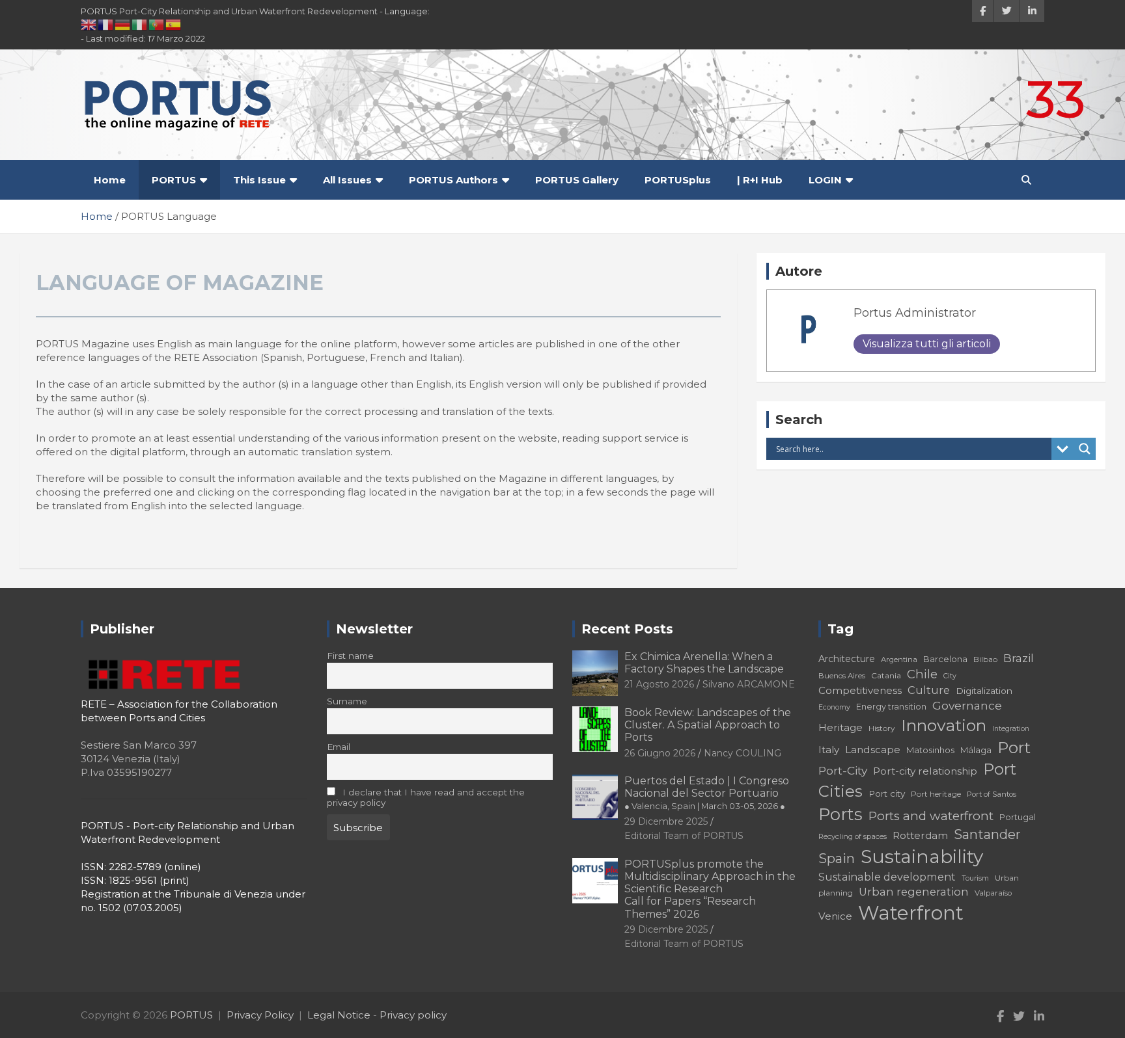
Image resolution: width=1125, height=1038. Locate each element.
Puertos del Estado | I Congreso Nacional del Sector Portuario (706, 793)
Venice (835, 916)
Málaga (976, 750)
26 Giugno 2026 (659, 753)
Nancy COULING (742, 753)
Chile (922, 674)
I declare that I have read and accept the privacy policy (426, 797)
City (949, 676)
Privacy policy (413, 1015)
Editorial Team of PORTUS (683, 836)
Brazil (1018, 658)
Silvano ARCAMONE (748, 684)
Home (110, 180)
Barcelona (945, 659)
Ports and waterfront (930, 815)
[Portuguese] (156, 24)
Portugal (1017, 817)
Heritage (840, 727)
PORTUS (174, 180)
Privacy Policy (260, 1015)
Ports (840, 814)
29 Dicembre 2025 (666, 821)
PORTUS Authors (453, 180)
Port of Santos (991, 794)
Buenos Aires (841, 675)
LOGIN (825, 180)
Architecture (846, 659)
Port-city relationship (925, 771)
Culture (929, 690)
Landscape (872, 749)
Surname (347, 701)
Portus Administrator (915, 313)
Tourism (975, 878)
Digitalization (984, 690)
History (881, 728)
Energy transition (891, 707)
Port (1014, 747)
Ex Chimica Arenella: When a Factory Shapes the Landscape (704, 662)
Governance (967, 705)
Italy (828, 749)
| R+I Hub (760, 180)
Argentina (899, 659)
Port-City (842, 770)
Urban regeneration (914, 891)
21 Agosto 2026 (659, 684)
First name (350, 655)
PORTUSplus (678, 180)
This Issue (259, 180)
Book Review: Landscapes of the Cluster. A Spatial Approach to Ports (707, 724)
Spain (836, 858)
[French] (106, 24)
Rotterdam (920, 835)
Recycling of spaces (852, 836)
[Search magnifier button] (1085, 449)
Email (338, 746)
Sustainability (922, 856)
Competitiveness (860, 690)
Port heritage (936, 794)
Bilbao (985, 659)
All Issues (347, 180)
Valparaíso (993, 893)
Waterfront (911, 912)
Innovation (943, 725)
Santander (987, 834)
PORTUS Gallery (576, 180)
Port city (886, 793)
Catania (886, 675)
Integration (1010, 729)
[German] (123, 24)
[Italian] (140, 24)
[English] (89, 24)
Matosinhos (930, 750)
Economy (834, 707)
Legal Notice (338, 1015)
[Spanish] (173, 24)
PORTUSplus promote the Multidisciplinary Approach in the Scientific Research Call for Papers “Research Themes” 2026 (710, 889)
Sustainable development (887, 876)
